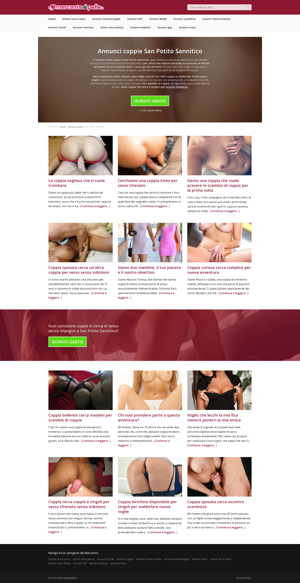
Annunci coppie (75, 126)
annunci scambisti (177, 87)
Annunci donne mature (149, 559)
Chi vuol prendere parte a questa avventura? (149, 417)
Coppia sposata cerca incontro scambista (215, 504)
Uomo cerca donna (84, 559)
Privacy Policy (244, 578)
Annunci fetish (200, 559)
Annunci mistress (98, 563)
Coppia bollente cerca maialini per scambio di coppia (80, 417)
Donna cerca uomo (59, 559)
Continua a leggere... (95, 206)
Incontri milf (80, 563)
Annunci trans (118, 563)
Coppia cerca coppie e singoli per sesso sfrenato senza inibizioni (79, 504)
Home (63, 126)
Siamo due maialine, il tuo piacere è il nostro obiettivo (149, 270)
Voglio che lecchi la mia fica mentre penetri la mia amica (214, 417)
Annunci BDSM (105, 559)
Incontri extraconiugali (176, 559)
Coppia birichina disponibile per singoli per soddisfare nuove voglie (147, 506)
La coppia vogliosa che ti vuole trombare (76, 183)
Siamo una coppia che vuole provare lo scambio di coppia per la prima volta (217, 185)
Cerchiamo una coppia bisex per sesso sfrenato (148, 183)
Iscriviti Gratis (150, 100)
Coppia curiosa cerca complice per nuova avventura (219, 270)
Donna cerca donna (59, 563)
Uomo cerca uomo (221, 559)
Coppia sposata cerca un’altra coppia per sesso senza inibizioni (78, 270)
